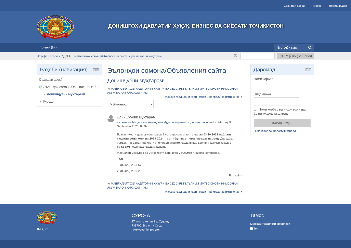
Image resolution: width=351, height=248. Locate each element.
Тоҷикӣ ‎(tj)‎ (47, 47)
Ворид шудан (338, 5)
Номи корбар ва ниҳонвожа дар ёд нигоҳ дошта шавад (280, 111)
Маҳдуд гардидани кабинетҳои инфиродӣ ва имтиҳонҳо (202, 96)
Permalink (235, 175)
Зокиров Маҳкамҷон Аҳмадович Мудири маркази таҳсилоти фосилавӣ (167, 122)
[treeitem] (69, 79)
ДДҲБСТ (67, 56)
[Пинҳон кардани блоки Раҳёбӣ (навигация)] (94, 69)
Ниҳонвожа (262, 94)
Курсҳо (317, 5)
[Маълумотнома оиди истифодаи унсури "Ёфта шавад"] (236, 55)
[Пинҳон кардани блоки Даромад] (307, 69)
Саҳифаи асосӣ (294, 5)
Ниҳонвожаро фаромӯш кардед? (275, 130)
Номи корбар (263, 79)
